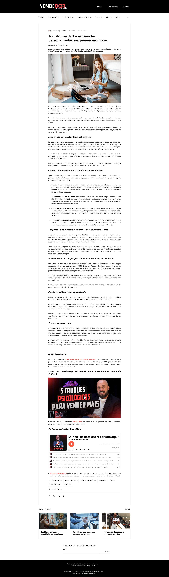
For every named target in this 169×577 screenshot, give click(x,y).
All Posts (41, 17)
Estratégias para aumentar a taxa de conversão (84, 533)
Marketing (109, 17)
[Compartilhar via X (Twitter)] (54, 496)
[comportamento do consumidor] (116, 521)
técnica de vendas (56, 480)
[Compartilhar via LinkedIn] (59, 496)
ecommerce (68, 484)
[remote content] (84, 451)
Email (64, 549)
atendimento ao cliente (88, 480)
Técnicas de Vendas (68, 17)
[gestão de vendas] (53, 521)
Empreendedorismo (52, 17)
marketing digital (55, 484)
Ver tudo (127, 509)
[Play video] (84, 398)
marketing (102, 480)
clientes (112, 480)
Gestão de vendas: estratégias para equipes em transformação (51, 533)
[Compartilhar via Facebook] (49, 496)
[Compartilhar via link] (64, 496)
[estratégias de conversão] (84, 521)
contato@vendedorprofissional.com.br (85, 573)
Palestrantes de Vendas (85, 17)
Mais (117, 17)
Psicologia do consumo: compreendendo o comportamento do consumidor (114, 533)
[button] (128, 17)
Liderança (99, 17)
